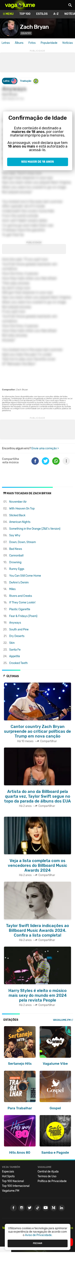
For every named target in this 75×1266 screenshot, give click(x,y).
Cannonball (16, 555)
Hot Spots (8, 1176)
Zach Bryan (34, 27)
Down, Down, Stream (22, 542)
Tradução (25, 80)
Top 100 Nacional (13, 1181)
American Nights (19, 522)
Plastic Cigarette (19, 609)
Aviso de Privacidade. (38, 1235)
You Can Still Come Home (25, 575)
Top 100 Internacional (15, 1186)
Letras (6, 43)
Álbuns (19, 43)
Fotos (32, 43)
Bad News (15, 549)
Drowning (15, 562)
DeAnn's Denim (19, 582)
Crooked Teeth (18, 663)
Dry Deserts (16, 636)
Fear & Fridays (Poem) (23, 616)
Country (26, 33)
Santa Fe (15, 649)
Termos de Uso (47, 1176)
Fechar (37, 1243)
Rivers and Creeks (20, 596)
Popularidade (49, 43)
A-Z (56, 14)
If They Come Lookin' (22, 602)
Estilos (42, 14)
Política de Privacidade (52, 1181)
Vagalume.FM (62, 1019)
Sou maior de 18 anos (37, 161)
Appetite (14, 656)
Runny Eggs (16, 569)
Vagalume (20, 5)
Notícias (67, 43)
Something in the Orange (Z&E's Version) (34, 528)
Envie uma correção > (45, 448)
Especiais (8, 1171)
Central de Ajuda (48, 1171)
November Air (18, 501)
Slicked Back (17, 515)
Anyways (15, 622)
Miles (12, 589)
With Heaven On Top (22, 508)
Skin (12, 643)
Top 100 (24, 14)
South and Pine (19, 629)
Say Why (14, 535)
